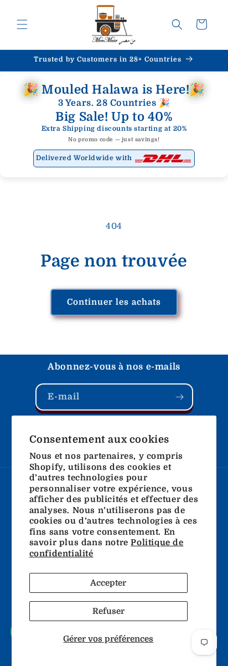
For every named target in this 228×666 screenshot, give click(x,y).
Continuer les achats (114, 302)
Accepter (108, 583)
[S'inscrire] (180, 397)
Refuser (108, 611)
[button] (22, 24)
